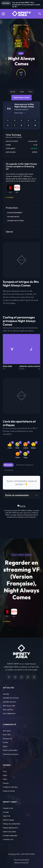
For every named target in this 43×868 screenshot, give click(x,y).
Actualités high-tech (9, 702)
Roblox (5, 746)
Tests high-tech (8, 710)
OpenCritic (6, 816)
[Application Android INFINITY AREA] (34, 677)
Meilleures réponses (24, 465)
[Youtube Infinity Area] (21, 677)
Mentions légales (8, 820)
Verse (22, 92)
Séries (5, 775)
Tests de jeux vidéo (9, 706)
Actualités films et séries (11, 698)
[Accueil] (21, 14)
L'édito (5, 779)
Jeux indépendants (9, 713)
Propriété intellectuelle (10, 836)
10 (35, 125)
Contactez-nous (8, 839)
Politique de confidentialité (11, 824)
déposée (26, 860)
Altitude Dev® (25, 863)
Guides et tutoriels (9, 791)
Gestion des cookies (9, 832)
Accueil (13, 92)
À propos (6, 812)
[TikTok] (27, 677)
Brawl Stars (7, 735)
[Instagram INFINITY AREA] (15, 677)
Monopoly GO (7, 739)
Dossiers (6, 783)
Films (30, 92)
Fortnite (5, 742)
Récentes (8, 465)
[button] (3, 14)
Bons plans (7, 731)
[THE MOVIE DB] (21, 506)
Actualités (6, 694)
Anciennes (8, 470)
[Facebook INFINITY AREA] (8, 677)
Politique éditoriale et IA (10, 828)
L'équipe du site (8, 808)
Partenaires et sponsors (11, 754)
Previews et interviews (10, 787)
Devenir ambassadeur (10, 750)
